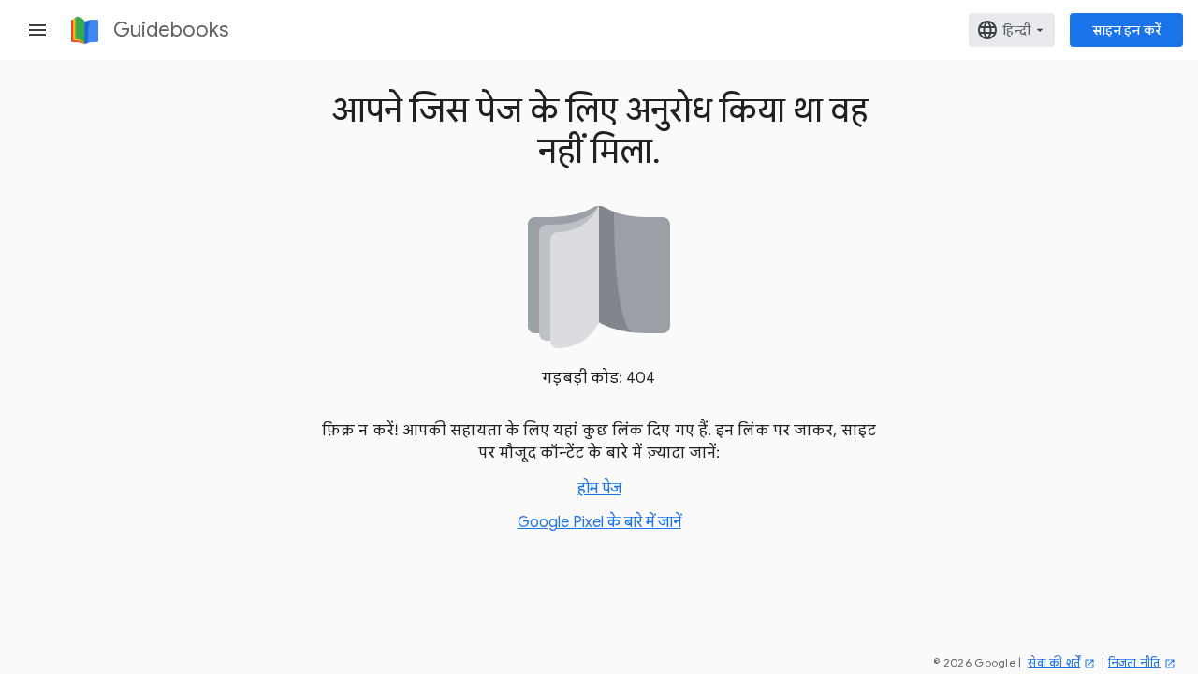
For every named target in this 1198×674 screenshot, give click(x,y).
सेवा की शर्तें (1054, 662)
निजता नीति (1134, 662)
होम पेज (599, 488)
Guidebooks (170, 29)
